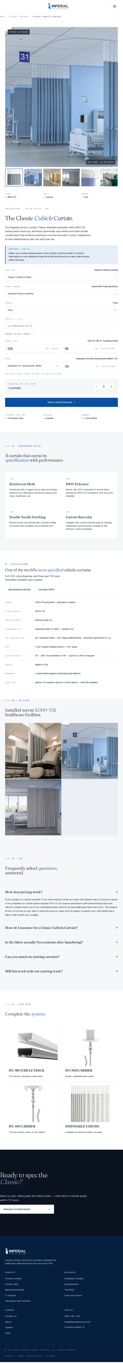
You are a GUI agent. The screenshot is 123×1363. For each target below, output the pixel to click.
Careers (9, 1327)
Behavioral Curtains (14, 1289)
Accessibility (35, 1356)
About (8, 1321)
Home (2, 17)
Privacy (9, 1356)
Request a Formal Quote (17, 1209)
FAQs (8, 1333)
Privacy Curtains (19, 17)
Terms (20, 1356)
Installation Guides (73, 1278)
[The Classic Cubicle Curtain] (14, 177)
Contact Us (10, 1316)
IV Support (10, 1295)
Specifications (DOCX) (19, 589)
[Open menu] (114, 6)
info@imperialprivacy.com (77, 1321)
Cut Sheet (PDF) (46, 589)
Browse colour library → (19, 334)
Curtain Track (11, 1284)
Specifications (71, 1284)
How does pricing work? (23, 892)
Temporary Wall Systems (18, 1300)
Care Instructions (73, 1295)
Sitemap (50, 1356)
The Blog (69, 1289)
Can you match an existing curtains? (32, 957)
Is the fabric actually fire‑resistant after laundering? (44, 942)
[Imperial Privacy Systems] (58, 6)
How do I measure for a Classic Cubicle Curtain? (41, 928)
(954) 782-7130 (72, 1316)
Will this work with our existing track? (33, 971)
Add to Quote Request (60, 402)
